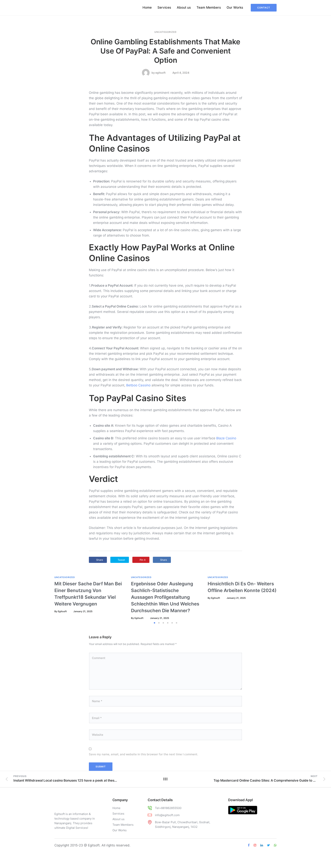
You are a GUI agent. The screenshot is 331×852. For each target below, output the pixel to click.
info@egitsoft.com (167, 815)
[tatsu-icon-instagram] (255, 845)
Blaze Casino (226, 438)
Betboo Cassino (138, 385)
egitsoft (160, 72)
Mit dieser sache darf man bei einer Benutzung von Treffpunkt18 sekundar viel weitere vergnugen (88, 594)
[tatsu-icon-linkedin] (262, 845)
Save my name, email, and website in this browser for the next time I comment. (143, 754)
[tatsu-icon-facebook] (249, 845)
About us (184, 7)
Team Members (209, 7)
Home (147, 7)
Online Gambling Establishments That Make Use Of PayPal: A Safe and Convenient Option (165, 50)
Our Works (235, 7)
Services (164, 7)
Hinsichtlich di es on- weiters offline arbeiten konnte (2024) (242, 587)
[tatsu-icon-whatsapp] (275, 845)
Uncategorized (165, 32)
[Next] (287, 597)
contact (263, 7)
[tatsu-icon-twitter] (269, 845)
